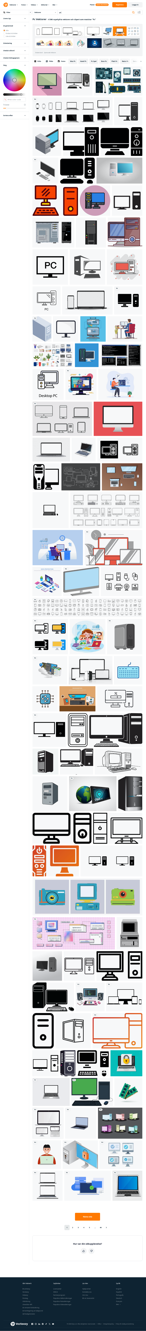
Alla (7, 30)
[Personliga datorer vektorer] (120, 1123)
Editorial (44, 5)
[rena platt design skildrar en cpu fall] (50, 793)
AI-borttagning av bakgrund (32, 1311)
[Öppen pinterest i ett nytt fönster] (43, 1324)
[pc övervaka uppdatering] (81, 384)
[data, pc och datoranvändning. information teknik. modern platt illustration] (87, 1186)
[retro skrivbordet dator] (118, 762)
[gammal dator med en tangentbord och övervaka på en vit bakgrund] (129, 933)
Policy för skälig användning (125, 1324)
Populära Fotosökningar (61, 1301)
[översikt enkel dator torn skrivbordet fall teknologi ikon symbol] (73, 1030)
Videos (33, 5)
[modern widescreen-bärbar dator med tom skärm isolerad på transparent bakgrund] (51, 450)
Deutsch (119, 1298)
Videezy (25, 1295)
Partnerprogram (59, 1295)
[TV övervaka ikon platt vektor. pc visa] (47, 81)
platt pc (114, 61)
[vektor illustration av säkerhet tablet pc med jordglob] (92, 793)
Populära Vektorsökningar (62, 1298)
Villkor (99, 1324)
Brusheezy (26, 1289)
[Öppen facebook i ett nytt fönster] (32, 1324)
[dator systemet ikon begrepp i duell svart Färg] (46, 1063)
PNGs (51, 61)
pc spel (93, 61)
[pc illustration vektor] (42, 329)
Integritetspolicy (108, 1324)
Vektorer (13, 5)
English (118, 1289)
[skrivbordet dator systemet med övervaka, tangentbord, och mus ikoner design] (53, 996)
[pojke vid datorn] (47, 1154)
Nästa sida (87, 1217)
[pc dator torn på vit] (130, 793)
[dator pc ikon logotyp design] (87, 267)
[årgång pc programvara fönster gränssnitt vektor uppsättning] (121, 355)
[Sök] (133, 12)
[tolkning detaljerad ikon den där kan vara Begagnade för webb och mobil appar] (93, 1063)
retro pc (125, 61)
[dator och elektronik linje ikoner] (62, 419)
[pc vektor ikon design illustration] (62, 828)
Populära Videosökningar (62, 1304)
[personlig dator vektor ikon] (55, 200)
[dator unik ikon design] (119, 966)
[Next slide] (139, 61)
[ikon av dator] (49, 730)
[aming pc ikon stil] (56, 860)
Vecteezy (25, 1292)
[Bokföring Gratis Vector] (77, 698)
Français (119, 1301)
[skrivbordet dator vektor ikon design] (121, 141)
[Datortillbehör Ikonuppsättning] (121, 581)
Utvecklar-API (27, 1304)
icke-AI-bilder (11, 36)
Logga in (135, 5)
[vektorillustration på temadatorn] (47, 966)
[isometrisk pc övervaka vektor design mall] (81, 581)
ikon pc (104, 61)
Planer (92, 5)
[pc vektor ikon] (47, 300)
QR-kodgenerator (28, 1314)
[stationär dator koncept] (48, 384)
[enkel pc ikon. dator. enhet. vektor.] (50, 267)
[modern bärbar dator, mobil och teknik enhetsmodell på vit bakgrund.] (90, 670)
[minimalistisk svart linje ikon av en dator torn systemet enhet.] (43, 1030)
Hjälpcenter (86, 1289)
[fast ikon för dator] (77, 171)
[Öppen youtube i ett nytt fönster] (53, 1324)
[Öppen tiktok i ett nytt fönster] (46, 1324)
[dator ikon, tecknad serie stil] (47, 141)
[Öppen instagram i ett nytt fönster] (36, 1324)
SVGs (39, 61)
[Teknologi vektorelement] (80, 476)
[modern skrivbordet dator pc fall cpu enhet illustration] (124, 636)
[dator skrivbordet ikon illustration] (115, 730)
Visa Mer (121, 43)
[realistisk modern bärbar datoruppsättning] (48, 1186)
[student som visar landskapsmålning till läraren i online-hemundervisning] (87, 636)
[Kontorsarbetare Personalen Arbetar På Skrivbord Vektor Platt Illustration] (58, 547)
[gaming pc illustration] (77, 81)
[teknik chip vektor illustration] (45, 698)
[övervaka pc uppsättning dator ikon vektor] (51, 510)
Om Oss (85, 1295)
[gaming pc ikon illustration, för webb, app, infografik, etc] (46, 476)
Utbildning (26, 1301)
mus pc (72, 61)
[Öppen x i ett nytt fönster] (49, 1324)
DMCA (55, 1292)
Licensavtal (57, 1289)
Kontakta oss (87, 1292)
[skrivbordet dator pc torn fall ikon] (78, 730)
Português (120, 1295)
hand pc (83, 61)
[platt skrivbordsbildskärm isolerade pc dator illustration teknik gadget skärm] (118, 419)
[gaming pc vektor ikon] (95, 200)
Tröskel (6, 105)
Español (119, 1292)
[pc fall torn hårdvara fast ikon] (45, 762)
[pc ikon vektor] (127, 200)
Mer (54, 5)
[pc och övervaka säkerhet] (80, 1154)
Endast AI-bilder (12, 33)
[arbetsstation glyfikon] (81, 141)
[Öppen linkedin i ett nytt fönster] (39, 1324)
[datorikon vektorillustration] (127, 1186)
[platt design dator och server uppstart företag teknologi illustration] (76, 762)
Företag (25, 1298)
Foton (23, 5)
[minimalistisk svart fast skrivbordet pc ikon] (128, 300)
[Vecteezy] (5, 5)
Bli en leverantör (88, 1298)
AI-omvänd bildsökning (30, 1308)
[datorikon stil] (117, 1030)
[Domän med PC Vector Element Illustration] (93, 329)
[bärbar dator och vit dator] (48, 1123)
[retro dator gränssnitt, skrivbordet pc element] (74, 933)
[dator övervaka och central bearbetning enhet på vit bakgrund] (79, 966)
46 (101, 1227)
